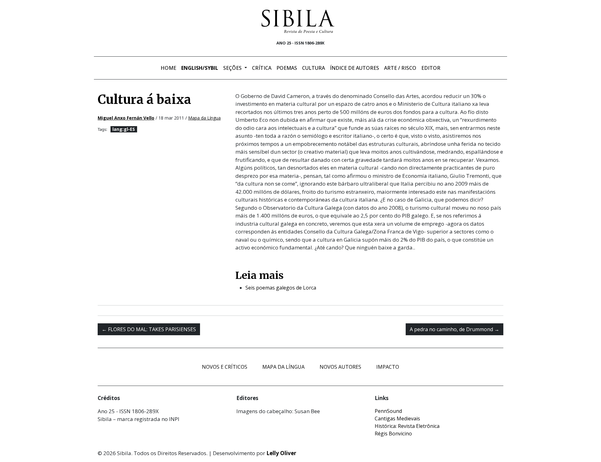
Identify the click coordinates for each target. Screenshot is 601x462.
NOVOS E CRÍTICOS (224, 366)
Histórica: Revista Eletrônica (407, 426)
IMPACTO (387, 366)
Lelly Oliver (281, 453)
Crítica (261, 67)
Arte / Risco (400, 67)
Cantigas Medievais (397, 418)
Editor (430, 67)
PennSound (388, 411)
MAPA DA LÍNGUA (283, 366)
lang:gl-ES (123, 129)
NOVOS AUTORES (340, 366)
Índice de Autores (354, 67)
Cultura (313, 67)
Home (168, 67)
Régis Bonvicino (393, 433)
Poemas (286, 67)
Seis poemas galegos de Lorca (280, 287)
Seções (233, 67)
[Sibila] (298, 21)
